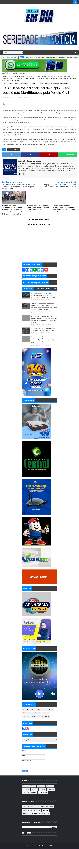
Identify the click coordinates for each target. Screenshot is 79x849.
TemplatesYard (32, 846)
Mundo (34, 789)
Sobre (34, 716)
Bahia (10, 83)
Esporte (26, 716)
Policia (16, 83)
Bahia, (25, 97)
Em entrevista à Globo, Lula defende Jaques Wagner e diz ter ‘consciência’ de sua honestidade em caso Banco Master (44, 319)
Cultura (41, 786)
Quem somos (44, 716)
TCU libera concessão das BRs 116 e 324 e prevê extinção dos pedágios (43, 329)
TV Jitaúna (27, 713)
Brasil (45, 713)
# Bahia (9, 149)
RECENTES (28, 289)
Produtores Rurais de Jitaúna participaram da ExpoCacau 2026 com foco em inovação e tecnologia (43, 295)
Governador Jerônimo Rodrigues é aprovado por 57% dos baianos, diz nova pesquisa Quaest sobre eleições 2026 (44, 340)
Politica (49, 709)
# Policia (16, 149)
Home (4, 83)
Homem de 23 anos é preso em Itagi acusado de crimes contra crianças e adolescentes (38, 209)
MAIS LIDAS (39, 289)
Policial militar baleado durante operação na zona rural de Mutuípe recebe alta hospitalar (64, 209)
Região (25, 709)
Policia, (30, 97)
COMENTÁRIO (51, 289)
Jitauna (37, 713)
